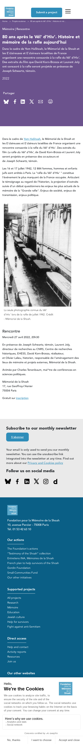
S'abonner (17, 437)
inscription (22, 398)
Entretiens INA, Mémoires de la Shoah (30, 558)
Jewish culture (16, 617)
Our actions (15, 540)
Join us (11, 661)
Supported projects (21, 589)
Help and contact (17, 647)
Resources (13, 657)
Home (4, 21)
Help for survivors (18, 622)
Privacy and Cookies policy (45, 463)
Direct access (16, 638)
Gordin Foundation (18, 568)
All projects (14, 598)
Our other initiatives (19, 578)
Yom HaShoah (32, 139)
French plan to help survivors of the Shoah (33, 563)
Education (13, 612)
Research (12, 603)
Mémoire (12, 607)
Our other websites (21, 673)
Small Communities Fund (22, 573)
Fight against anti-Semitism (23, 627)
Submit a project (46, 12)
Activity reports (16, 652)
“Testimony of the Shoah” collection (29, 554)
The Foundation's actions (22, 549)
